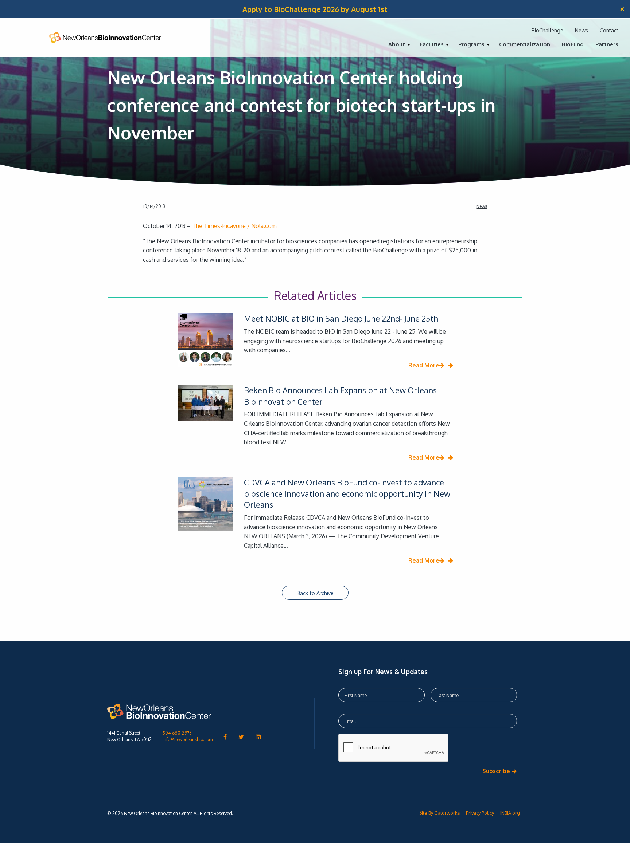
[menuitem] (398, 46)
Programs (471, 44)
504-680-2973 (177, 733)
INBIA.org (510, 813)
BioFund (573, 44)
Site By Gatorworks (439, 813)
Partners (606, 44)
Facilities (432, 44)
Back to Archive (315, 593)
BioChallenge (547, 30)
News (581, 30)
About (396, 44)
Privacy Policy (480, 813)
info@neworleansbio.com (188, 739)
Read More (423, 365)
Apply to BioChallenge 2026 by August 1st (315, 9)
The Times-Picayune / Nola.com (234, 225)
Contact (609, 30)
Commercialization (524, 44)
